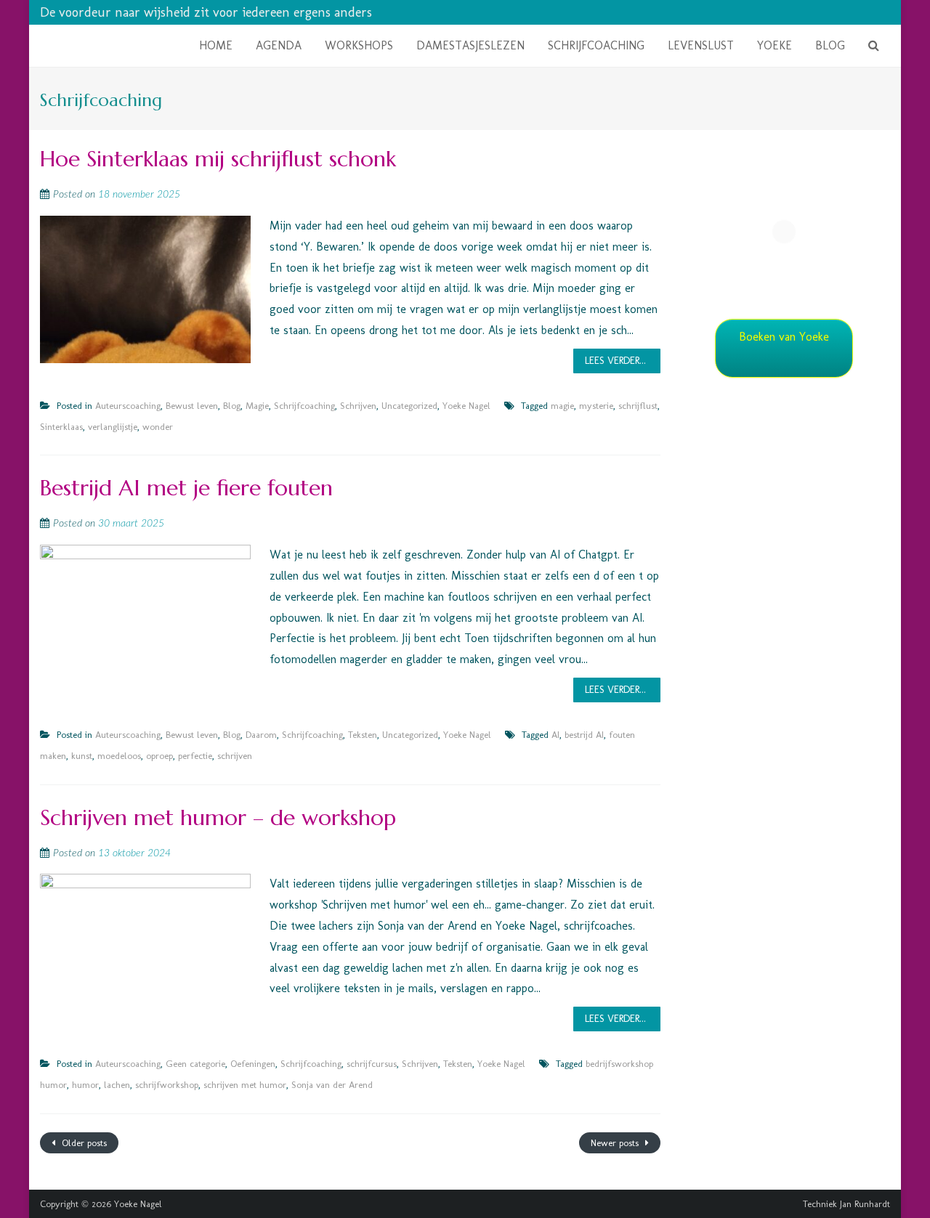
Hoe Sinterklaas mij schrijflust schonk (218, 158)
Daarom (261, 734)
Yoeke (774, 45)
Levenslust (701, 45)
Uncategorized (409, 405)
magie (562, 405)
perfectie (195, 755)
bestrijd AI (584, 734)
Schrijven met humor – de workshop (218, 817)
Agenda (279, 45)
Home (215, 45)
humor (85, 1084)
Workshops (359, 45)
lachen (117, 1084)
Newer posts (616, 1142)
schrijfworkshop (166, 1084)
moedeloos (119, 755)
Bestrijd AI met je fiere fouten (186, 487)
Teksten (362, 734)
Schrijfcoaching (596, 45)
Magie (257, 405)
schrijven (234, 755)
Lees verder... (615, 360)
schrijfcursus (372, 1063)
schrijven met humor (244, 1084)
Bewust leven (192, 405)
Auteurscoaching (128, 405)
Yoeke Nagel (466, 405)
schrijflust (638, 405)
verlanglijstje (112, 426)
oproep (159, 755)
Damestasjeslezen (470, 45)
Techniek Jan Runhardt (846, 1203)
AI (555, 734)
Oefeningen (252, 1063)
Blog (830, 45)
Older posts (83, 1142)
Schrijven (358, 405)
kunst (81, 755)
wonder (157, 426)
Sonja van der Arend (332, 1084)
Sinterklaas (61, 426)
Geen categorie (195, 1063)
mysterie (596, 405)
